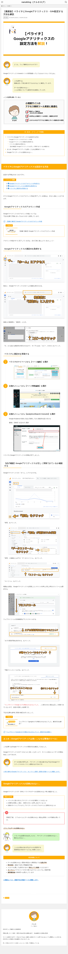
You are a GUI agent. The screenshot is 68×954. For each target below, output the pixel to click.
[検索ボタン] (66, 2)
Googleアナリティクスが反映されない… (20, 152)
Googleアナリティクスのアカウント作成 (20, 139)
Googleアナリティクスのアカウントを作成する (24, 183)
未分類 (7, 897)
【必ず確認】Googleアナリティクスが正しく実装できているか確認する (29, 146)
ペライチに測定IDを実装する (17, 144)
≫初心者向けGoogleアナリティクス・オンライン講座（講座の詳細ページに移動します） (31, 771)
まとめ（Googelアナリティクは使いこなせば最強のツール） (26, 149)
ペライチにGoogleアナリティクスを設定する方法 (23, 137)
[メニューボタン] (2, 2)
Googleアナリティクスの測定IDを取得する (21, 142)
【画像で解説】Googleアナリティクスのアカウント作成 (37, 231)
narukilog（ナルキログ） (34, 2)
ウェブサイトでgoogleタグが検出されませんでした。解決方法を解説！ (40, 722)
